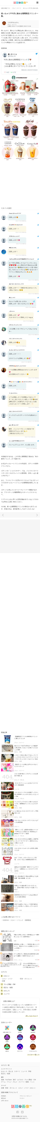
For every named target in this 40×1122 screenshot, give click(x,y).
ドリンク (20, 920)
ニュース (16, 789)
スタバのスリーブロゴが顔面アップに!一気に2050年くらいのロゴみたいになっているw (26, 794)
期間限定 (28, 920)
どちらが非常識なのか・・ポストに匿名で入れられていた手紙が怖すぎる (31, 965)
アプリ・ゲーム (18, 960)
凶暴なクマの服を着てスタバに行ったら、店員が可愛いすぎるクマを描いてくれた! (26, 887)
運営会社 (3, 1098)
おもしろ (7, 991)
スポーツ (17, 1071)
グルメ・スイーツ (19, 742)
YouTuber (8, 1080)
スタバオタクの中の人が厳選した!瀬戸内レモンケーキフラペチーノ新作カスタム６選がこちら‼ (26, 841)
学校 (29, 1071)
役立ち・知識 (18, 752)
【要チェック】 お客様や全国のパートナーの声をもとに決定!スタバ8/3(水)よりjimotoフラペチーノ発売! (26, 831)
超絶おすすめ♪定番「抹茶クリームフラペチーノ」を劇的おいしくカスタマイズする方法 (26, 869)
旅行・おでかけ (18, 1080)
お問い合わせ (4, 1100)
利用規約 (3, 1096)
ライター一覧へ (32, 1055)
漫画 (2, 1080)
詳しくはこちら (31, 1016)
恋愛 (15, 940)
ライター (22, 1098)
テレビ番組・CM (9, 984)
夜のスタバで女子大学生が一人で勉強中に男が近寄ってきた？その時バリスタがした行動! (26, 747)
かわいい (16, 826)
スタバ (13, 920)
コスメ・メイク (7, 979)
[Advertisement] (20, 184)
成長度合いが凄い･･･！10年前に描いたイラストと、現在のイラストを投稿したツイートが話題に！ (26, 946)
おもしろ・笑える (19, 780)
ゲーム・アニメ (6, 1082)
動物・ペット (30, 1082)
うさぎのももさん (13, 22)
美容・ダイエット (26, 979)
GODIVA (6, 920)
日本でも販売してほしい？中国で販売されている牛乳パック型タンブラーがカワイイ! (26, 906)
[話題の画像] (19, 2)
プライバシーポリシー (26, 1096)
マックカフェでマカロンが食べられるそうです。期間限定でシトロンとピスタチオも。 (26, 803)
